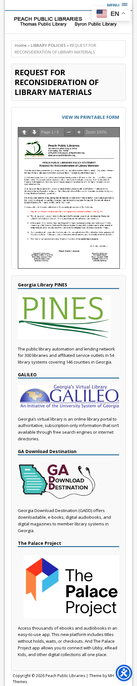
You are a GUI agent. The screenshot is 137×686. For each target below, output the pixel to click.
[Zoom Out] (69, 132)
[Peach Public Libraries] (68, 22)
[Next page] (34, 132)
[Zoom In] (79, 132)
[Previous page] (24, 132)
